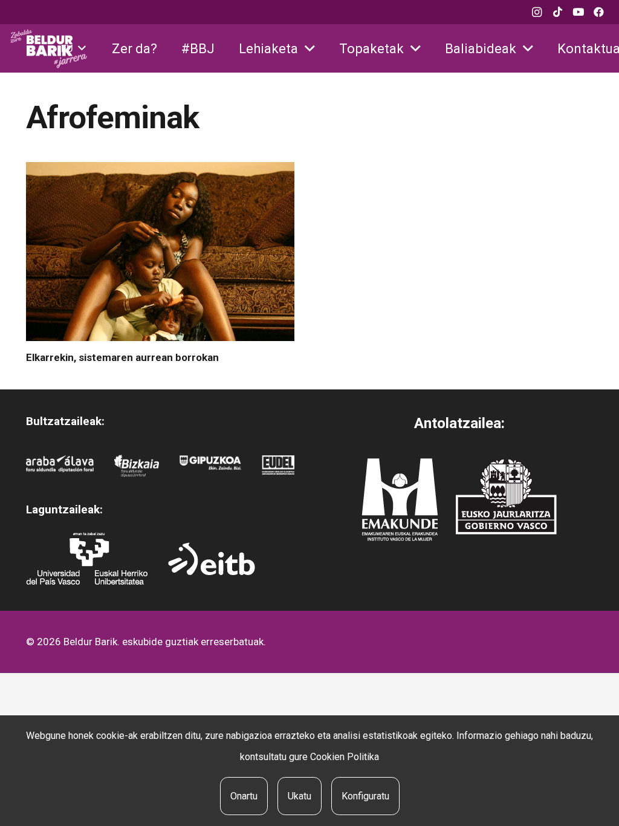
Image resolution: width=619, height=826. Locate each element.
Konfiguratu (365, 796)
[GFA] (210, 465)
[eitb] (211, 558)
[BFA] (136, 466)
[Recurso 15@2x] (506, 496)
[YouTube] (578, 12)
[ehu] (86, 558)
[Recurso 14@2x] (399, 499)
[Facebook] (598, 12)
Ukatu (299, 796)
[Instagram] (537, 12)
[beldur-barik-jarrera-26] (48, 48)
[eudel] (278, 465)
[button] (73, 48)
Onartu (244, 796)
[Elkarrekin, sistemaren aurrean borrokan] (160, 251)
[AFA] (60, 465)
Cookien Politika (344, 757)
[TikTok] (557, 12)
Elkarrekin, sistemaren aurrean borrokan (122, 357)
